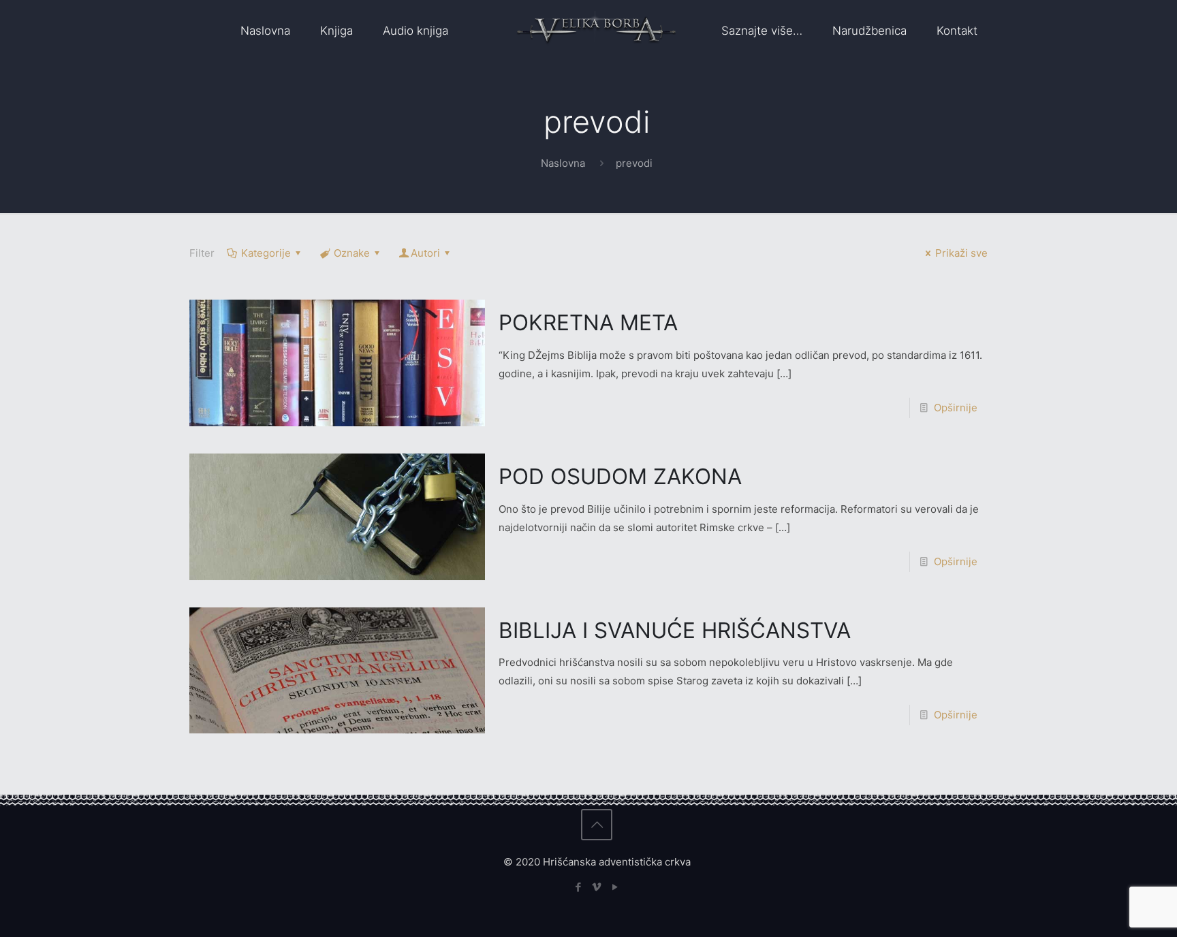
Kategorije (266, 253)
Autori (425, 253)
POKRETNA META (588, 322)
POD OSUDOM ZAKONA (620, 476)
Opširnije (955, 407)
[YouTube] (615, 886)
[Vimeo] (597, 886)
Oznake (352, 253)
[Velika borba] (596, 30)
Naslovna (563, 163)
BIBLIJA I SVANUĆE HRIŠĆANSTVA (675, 630)
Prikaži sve (961, 253)
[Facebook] (578, 886)
